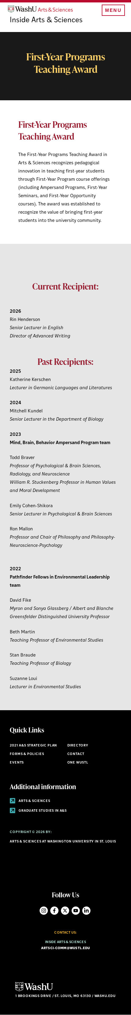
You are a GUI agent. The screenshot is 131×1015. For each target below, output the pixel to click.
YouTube (76, 910)
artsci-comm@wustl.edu (65, 948)
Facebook (54, 910)
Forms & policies (27, 754)
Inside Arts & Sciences (46, 20)
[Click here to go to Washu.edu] (34, 990)
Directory (77, 745)
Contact (76, 754)
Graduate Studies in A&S (42, 811)
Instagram (44, 910)
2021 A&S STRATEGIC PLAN (33, 745)
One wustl (77, 762)
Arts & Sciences (34, 801)
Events (17, 762)
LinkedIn (86, 910)
